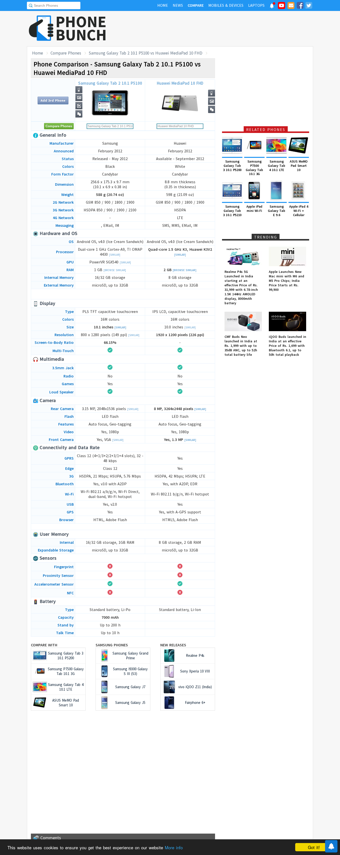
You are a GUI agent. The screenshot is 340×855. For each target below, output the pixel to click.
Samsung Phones (112, 644)
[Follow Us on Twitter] (308, 6)
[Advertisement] (222, 28)
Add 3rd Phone (53, 100)
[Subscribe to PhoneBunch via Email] (290, 6)
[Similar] (114, 254)
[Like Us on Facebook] (300, 6)
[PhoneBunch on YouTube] (281, 7)
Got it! (314, 847)
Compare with (44, 644)
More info (174, 847)
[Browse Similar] (115, 270)
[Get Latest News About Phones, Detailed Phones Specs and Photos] (41, 28)
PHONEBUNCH (81, 28)
